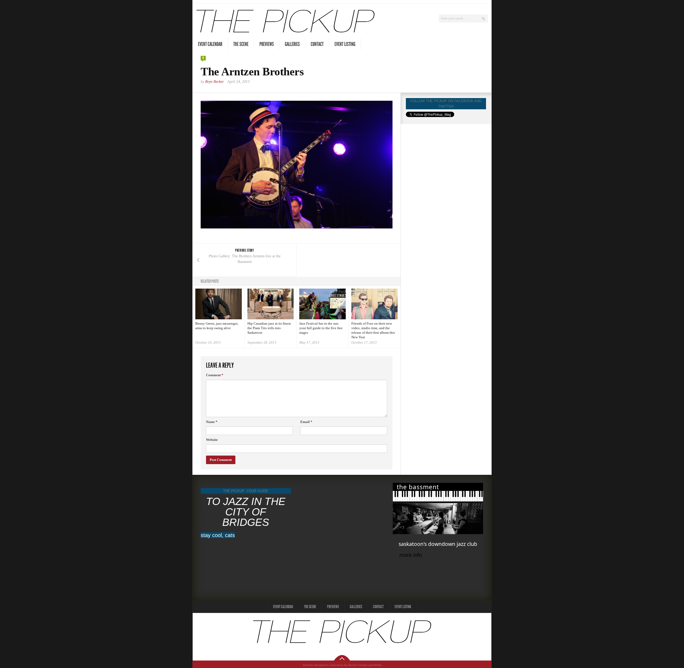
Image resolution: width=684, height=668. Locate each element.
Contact (317, 44)
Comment (214, 375)
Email (306, 422)
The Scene (240, 44)
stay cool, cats (218, 535)
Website (212, 440)
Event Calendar (210, 44)
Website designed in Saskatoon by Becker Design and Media (342, 665)
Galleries (292, 44)
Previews (266, 44)
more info (410, 555)
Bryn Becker (214, 82)
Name (211, 422)
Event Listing (345, 44)
